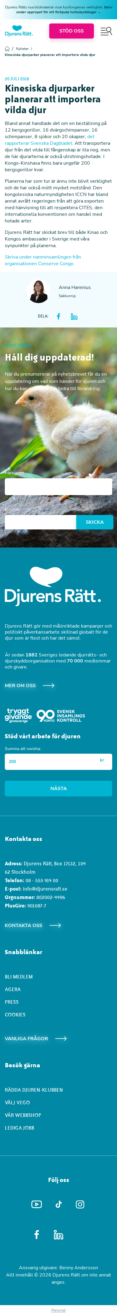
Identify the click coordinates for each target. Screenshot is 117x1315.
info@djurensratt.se (45, 888)
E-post (12, 509)
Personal (58, 1310)
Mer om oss (20, 685)
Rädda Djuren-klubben (34, 1090)
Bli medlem (19, 976)
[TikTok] (58, 1204)
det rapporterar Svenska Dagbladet (49, 140)
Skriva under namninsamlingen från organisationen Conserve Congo (43, 260)
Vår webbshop (23, 1115)
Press (12, 1002)
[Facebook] (36, 1234)
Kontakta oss (23, 925)
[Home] (19, 31)
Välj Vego (17, 1102)
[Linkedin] (58, 1234)
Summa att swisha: (23, 749)
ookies (17, 1014)
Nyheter (24, 48)
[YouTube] (36, 1204)
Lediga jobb (19, 1127)
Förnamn (14, 473)
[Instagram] (80, 1204)
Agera (13, 989)
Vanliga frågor (26, 1038)
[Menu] (106, 31)
